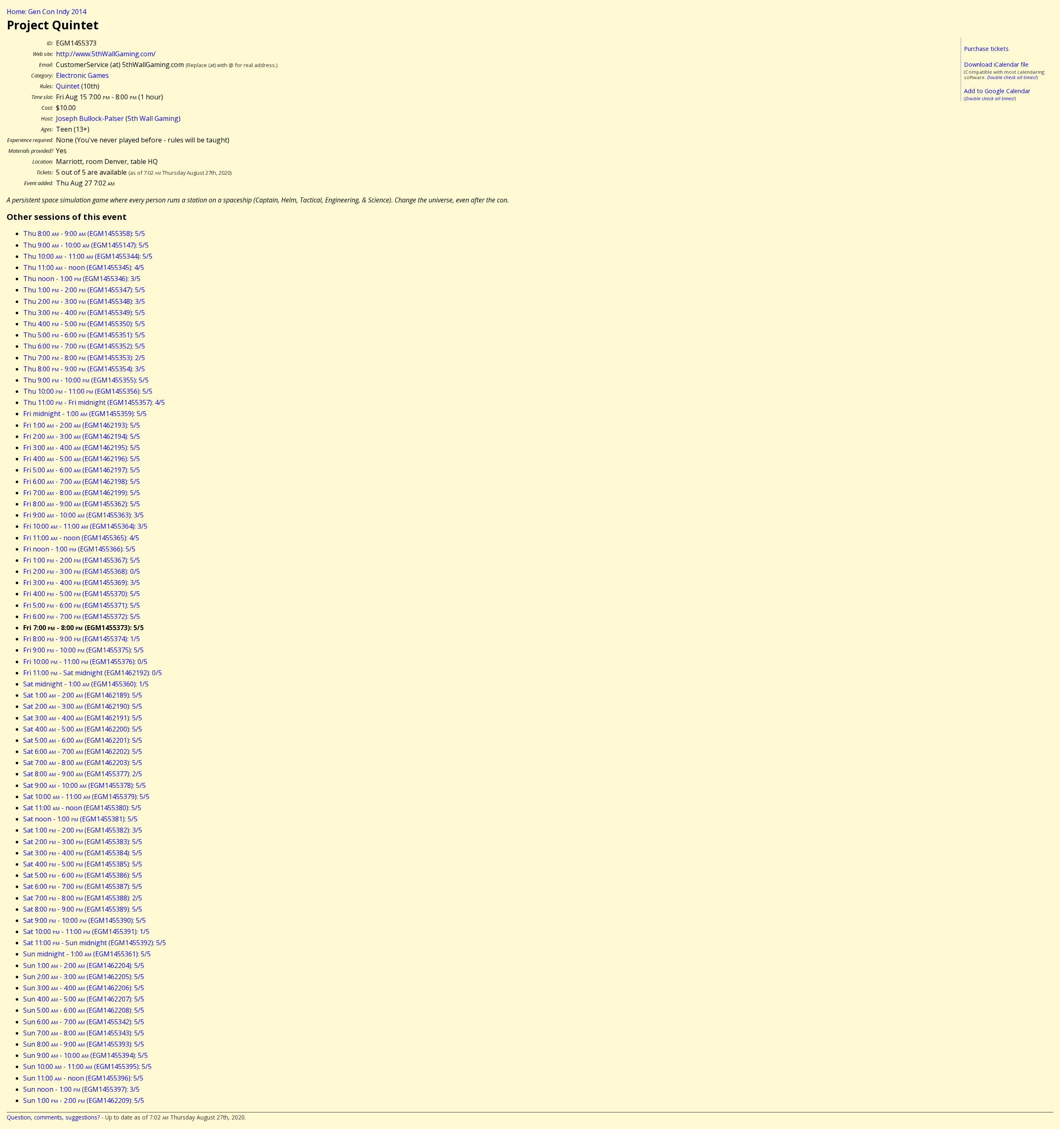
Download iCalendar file (996, 64)
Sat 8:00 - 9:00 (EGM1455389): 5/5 (82, 909)
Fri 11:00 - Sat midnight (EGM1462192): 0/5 (92, 672)
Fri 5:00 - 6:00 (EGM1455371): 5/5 (81, 605)
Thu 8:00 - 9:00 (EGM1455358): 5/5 (84, 233)
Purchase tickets (986, 49)
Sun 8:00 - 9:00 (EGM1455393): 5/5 (83, 1044)
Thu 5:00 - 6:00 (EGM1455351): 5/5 (84, 334)
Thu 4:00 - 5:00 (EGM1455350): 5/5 (84, 323)
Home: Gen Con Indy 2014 (46, 11)
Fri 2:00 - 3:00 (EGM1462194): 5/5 (81, 436)
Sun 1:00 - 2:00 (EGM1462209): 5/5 (83, 1100)
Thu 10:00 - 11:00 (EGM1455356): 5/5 (87, 391)
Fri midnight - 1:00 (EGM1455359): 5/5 (85, 413)
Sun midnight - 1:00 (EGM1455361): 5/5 (87, 953)
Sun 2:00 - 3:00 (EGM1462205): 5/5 (83, 976)
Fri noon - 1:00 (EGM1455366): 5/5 (79, 549)
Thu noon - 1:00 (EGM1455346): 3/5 (81, 278)
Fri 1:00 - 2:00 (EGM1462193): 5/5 (81, 425)
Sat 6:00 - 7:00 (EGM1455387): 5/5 (82, 886)
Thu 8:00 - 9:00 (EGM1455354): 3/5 (84, 368)
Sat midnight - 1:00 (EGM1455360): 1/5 (86, 683)
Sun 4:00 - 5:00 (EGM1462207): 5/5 (83, 999)
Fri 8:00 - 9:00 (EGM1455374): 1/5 (81, 638)
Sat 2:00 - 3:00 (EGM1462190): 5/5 (82, 706)
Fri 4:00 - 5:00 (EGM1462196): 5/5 (81, 458)
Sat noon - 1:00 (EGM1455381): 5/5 (80, 818)
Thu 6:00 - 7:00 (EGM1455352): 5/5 (84, 346)
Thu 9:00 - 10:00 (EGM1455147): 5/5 (86, 245)
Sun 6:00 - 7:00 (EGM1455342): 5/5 (83, 1021)
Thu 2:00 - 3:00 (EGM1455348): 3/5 (84, 301)
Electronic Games (82, 75)
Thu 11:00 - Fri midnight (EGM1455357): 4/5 (94, 402)
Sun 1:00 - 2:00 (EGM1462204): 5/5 (83, 965)
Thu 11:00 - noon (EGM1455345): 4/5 (83, 267)
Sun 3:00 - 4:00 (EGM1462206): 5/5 (83, 987)
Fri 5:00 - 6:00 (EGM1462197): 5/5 (81, 469)
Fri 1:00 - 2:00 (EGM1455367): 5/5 (81, 560)
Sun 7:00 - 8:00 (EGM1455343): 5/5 (83, 1033)
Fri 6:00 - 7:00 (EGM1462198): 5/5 (81, 481)
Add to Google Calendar (997, 91)
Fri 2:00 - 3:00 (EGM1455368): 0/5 (81, 571)
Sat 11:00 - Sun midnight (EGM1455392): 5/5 (94, 942)
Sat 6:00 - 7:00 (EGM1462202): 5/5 (82, 751)
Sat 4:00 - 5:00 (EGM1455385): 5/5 (82, 864)
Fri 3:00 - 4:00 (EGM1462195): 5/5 (81, 447)
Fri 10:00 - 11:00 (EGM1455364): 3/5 (85, 526)
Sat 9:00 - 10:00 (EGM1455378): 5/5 (84, 785)
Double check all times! (1011, 77)
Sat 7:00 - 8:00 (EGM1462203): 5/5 (82, 762)
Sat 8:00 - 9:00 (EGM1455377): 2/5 (82, 773)
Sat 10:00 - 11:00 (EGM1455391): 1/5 (86, 931)
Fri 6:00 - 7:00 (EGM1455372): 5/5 (81, 616)
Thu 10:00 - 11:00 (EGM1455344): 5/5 (87, 256)
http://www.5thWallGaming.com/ (106, 53)
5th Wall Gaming (153, 118)
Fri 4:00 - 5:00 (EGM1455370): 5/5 (81, 593)
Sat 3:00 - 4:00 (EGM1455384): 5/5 (82, 852)
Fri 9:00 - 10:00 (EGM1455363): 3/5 (83, 515)
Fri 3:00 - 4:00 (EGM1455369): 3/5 (81, 582)
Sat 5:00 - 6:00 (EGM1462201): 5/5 (82, 740)
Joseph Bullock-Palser (90, 118)
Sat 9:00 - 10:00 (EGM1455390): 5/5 (84, 920)
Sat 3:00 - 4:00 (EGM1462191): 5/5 (82, 717)
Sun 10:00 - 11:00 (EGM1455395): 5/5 (87, 1066)
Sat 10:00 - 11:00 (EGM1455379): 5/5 (86, 796)
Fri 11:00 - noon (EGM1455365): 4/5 (81, 537)
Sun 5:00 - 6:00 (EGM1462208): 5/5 (83, 1010)
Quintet (68, 86)
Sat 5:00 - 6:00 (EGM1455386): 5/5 (82, 875)
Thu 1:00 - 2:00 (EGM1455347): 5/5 (84, 289)
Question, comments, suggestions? (53, 1117)
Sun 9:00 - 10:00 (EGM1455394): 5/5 (85, 1055)
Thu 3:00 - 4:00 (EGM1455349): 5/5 (84, 312)
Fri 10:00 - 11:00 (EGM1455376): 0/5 (85, 661)
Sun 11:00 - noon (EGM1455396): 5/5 (83, 1078)
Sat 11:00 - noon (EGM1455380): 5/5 (82, 807)
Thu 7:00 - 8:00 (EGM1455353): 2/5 (84, 357)
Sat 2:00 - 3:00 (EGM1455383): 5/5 (82, 841)
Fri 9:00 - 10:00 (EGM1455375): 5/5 (83, 650)
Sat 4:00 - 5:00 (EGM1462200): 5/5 (82, 729)
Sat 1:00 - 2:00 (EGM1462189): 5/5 (82, 695)
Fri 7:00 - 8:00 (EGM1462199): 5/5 (81, 492)
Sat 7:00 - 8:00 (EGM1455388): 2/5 (82, 898)
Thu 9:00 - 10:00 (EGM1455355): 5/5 (86, 380)
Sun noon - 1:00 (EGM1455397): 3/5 (81, 1089)
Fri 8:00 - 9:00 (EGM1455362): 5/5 (81, 503)
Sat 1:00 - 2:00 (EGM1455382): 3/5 (82, 830)
